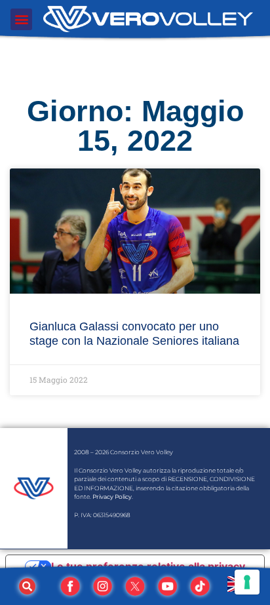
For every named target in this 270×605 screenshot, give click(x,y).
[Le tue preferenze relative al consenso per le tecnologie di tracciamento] (247, 582)
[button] (21, 19)
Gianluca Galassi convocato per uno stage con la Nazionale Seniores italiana (134, 333)
